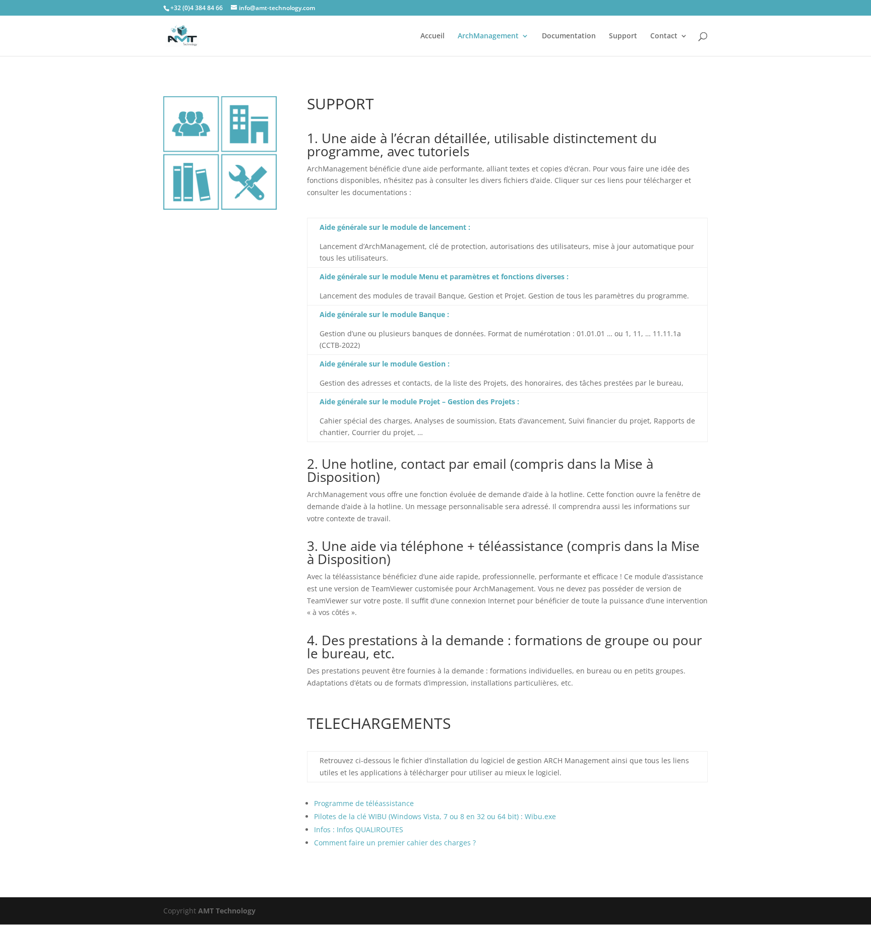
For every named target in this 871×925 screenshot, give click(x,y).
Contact (663, 36)
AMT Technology (227, 910)
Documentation (569, 36)
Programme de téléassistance (364, 803)
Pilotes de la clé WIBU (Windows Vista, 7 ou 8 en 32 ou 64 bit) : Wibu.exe (435, 816)
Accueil (432, 36)
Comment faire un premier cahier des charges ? (395, 842)
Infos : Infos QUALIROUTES (358, 829)
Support (623, 36)
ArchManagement (488, 36)
